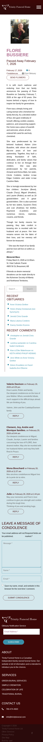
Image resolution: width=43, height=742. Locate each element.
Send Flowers (18, 77)
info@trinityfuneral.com (16, 717)
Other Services (8, 732)
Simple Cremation (11, 685)
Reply (16, 416)
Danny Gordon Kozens (20, 325)
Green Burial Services (14, 681)
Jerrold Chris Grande (19, 316)
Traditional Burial (12, 694)
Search (30, 289)
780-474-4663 (12, 709)
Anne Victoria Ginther (19, 305)
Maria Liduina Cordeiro (20, 321)
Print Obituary (30, 73)
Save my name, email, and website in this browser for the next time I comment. (22, 587)
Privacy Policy (8, 735)
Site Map (5, 738)
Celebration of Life (12, 690)
